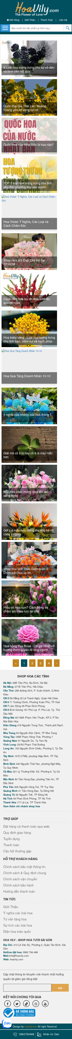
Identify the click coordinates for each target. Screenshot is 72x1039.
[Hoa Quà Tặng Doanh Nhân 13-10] (22, 367)
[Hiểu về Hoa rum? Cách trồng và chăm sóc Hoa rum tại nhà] (29, 598)
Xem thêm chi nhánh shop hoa (21, 806)
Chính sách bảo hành (18, 885)
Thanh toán (47, 19)
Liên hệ (63, 19)
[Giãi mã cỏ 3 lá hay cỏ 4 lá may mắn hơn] (29, 447)
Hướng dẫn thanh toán (19, 891)
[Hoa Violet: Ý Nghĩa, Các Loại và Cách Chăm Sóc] (29, 212)
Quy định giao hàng (17, 832)
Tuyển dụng (11, 838)
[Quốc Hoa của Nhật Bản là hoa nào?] (29, 139)
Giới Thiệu (30, 19)
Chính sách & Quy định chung (24, 872)
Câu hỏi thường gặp (17, 850)
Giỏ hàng (14, 19)
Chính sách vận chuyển (20, 878)
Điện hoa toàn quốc (17, 931)
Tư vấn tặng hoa (14, 919)
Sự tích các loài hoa (17, 925)
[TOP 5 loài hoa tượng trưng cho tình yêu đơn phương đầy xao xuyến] (29, 178)
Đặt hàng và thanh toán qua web (26, 826)
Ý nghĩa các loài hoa (17, 912)
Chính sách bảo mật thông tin (24, 866)
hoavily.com (16, 959)
